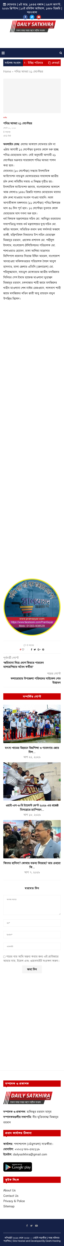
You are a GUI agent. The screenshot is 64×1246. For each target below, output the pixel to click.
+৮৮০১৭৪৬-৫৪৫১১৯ (27, 1149)
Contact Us (10, 1196)
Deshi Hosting (53, 1241)
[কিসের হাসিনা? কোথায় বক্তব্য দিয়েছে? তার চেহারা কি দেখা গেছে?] (32, 839)
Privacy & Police (14, 1201)
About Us (9, 1190)
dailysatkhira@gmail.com (30, 1154)
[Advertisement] (33, 41)
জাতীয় (5, 117)
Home (7, 71)
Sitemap (8, 1206)
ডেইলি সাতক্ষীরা (39, 1237)
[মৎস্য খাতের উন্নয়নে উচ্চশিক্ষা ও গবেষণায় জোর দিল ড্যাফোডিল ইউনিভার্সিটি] (32, 724)
